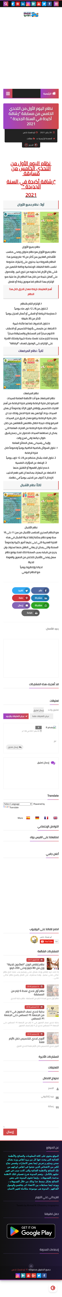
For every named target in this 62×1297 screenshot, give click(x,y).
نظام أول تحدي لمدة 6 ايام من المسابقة (27, 992)
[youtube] (39, 3)
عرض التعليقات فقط (40, 716)
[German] (36, 818)
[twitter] (44, 3)
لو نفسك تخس (18, 1269)
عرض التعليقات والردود (15, 716)
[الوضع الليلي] (53, 1288)
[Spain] (27, 818)
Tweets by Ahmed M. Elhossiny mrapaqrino (38, 1205)
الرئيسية (47, 93)
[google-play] (33, 3)
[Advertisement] (31, 53)
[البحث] (5, 3)
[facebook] (49, 3)
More (20, 818)
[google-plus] (33, 1275)
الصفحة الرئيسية (45, 138)
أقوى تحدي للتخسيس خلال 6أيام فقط (26, 1040)
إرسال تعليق (13, 747)
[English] (54, 818)
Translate (14, 807)
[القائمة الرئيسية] (7, 93)
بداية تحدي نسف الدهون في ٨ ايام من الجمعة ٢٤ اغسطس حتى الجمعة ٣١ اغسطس (24, 1015)
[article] (31, 650)
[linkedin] (23, 3)
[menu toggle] (56, 3)
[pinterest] (17, 3)
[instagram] (28, 3)
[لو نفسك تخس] (31, 14)
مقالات (29, 138)
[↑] (31, 1266)
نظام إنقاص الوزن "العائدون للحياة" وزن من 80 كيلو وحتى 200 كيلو (25, 966)
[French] (45, 818)
